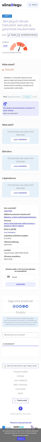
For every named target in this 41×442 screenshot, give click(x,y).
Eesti (20, 393)
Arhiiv (35, 96)
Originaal (27, 96)
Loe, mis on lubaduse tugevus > (12, 52)
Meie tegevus (20, 385)
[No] (38, 435)
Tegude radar (20, 372)
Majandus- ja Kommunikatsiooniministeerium (20, 217)
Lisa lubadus (20, 380)
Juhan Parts (8, 211)
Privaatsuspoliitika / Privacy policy (20, 414)
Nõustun (21, 439)
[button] (12, 35)
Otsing (20, 376)
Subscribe (20, 284)
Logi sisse (20, 389)
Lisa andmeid (20, 139)
